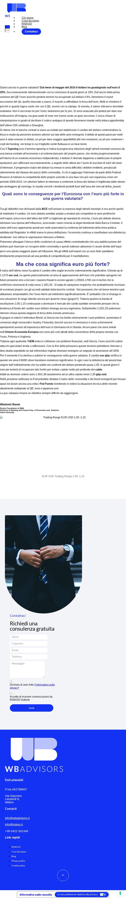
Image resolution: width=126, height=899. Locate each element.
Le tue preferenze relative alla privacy (77, 894)
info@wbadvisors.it (17, 818)
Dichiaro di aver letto (32, 686)
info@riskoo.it (14, 824)
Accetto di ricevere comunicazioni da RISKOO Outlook (31, 698)
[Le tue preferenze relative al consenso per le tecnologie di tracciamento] (120, 893)
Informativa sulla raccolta (36, 894)
